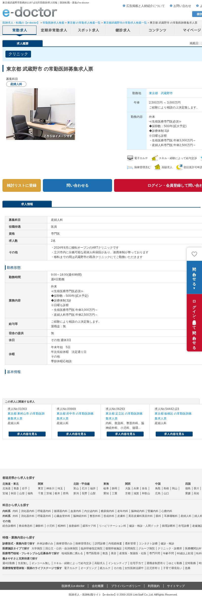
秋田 (13, 493)
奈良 (144, 488)
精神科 (62, 525)
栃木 (57, 493)
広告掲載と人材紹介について (145, 6)
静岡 (114, 488)
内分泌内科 (91, 510)
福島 (30, 493)
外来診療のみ (45, 543)
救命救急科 (26, 525)
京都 (128, 493)
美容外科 (147, 515)
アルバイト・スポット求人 (88, 30)
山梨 (93, 493)
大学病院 (37, 548)
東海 (106, 483)
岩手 (24, 488)
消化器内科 (27, 510)
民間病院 (130, 548)
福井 (93, 488)
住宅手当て (137, 563)
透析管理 (130, 543)
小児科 (51, 525)
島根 (166, 488)
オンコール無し (41, 563)
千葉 (40, 493)
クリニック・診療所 (170, 548)
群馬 (65, 493)
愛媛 (188, 493)
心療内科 (166, 510)
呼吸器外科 (44, 515)
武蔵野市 (167, 93)
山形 (22, 493)
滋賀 (136, 493)
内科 (15, 510)
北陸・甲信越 (81, 483)
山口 (166, 493)
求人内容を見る (27, 434)
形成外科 (108, 515)
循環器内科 (60, 510)
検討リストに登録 (21, 185)
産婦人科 (186, 515)
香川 (196, 488)
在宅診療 (183, 525)
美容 (113, 553)
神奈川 (50, 488)
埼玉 (60, 488)
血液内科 (75, 510)
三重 (114, 493)
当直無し (23, 563)
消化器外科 (27, 515)
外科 (15, 515)
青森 (16, 488)
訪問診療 (100, 543)
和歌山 (146, 493)
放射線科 (74, 525)
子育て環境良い (172, 568)
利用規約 (154, 586)
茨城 (49, 493)
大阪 (128, 488)
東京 (40, 488)
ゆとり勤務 (175, 563)
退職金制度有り (156, 563)
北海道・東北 (10, 483)
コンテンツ (157, 30)
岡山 (174, 488)
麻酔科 (39, 525)
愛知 (106, 493)
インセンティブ (117, 563)
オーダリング (89, 568)
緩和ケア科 (89, 525)
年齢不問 (168, 553)
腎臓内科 (153, 510)
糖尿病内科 (107, 510)
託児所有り (153, 568)
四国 (188, 483)
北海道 (6, 488)
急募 (187, 568)
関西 (128, 483)
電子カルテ (71, 568)
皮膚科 (121, 515)
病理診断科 (168, 525)
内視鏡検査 (115, 543)
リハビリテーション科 (112, 525)
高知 (196, 493)
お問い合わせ (182, 6)
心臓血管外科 (62, 515)
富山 (76, 488)
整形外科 (95, 515)
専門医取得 (93, 553)
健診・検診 (167, 543)
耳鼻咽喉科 (171, 515)
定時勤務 (190, 563)
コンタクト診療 (148, 543)
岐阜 (106, 488)
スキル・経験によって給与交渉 (72, 563)
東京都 (153, 93)
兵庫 (136, 488)
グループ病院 (146, 548)
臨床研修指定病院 (91, 548)
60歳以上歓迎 (185, 553)
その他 (118, 568)
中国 (158, 483)
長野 (84, 493)
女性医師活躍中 (134, 568)
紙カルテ (105, 568)
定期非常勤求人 (54, 30)
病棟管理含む (83, 543)
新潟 (76, 493)
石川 (84, 488)
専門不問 (154, 553)
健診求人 (123, 30)
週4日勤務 (8, 563)
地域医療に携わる (72, 553)
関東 (40, 483)
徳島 (188, 488)
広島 (158, 493)
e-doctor (29, 12)
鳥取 (158, 488)
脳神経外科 (80, 515)
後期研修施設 (113, 548)
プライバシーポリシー (126, 586)
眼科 (158, 515)
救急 (105, 553)
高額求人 (99, 563)
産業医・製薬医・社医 (132, 553)
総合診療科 (9, 525)
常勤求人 (19, 30)
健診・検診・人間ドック (144, 525)
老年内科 (122, 510)
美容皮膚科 (135, 515)
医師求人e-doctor (73, 586)
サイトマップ (176, 586)
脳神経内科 (138, 510)
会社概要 (98, 586)
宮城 (5, 493)
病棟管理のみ (64, 543)
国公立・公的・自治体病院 (61, 548)
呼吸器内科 (44, 510)
